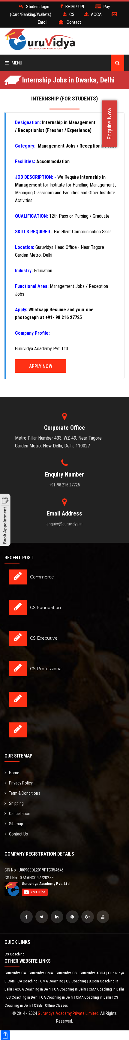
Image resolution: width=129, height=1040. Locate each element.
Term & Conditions (24, 793)
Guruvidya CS (67, 973)
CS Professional (46, 668)
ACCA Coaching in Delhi (33, 989)
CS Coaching (15, 954)
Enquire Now (109, 124)
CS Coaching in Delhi (22, 997)
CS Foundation (45, 607)
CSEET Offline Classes (51, 1005)
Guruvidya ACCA (93, 973)
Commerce (42, 577)
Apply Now (40, 366)
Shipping (16, 803)
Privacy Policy (21, 783)
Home (14, 772)
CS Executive (44, 638)
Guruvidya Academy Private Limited (68, 1013)
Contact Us (18, 834)
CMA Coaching (52, 981)
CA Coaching (27, 981)
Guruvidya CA (15, 973)
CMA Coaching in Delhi (106, 989)
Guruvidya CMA (41, 973)
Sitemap (16, 823)
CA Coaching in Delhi (70, 989)
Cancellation (19, 813)
